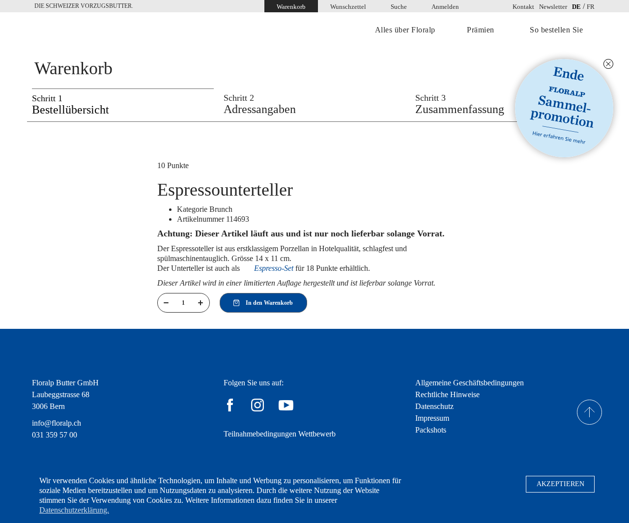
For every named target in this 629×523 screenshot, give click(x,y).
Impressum (432, 418)
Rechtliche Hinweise (447, 394)
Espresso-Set (273, 268)
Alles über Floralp (405, 30)
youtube (286, 405)
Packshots (430, 430)
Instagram (257, 405)
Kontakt (523, 6)
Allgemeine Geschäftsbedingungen (469, 382)
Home (76, 30)
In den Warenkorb (269, 302)
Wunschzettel (348, 6)
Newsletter (553, 6)
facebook (230, 405)
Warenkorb (291, 6)
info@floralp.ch (56, 423)
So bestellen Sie (556, 30)
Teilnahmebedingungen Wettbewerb (280, 434)
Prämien (480, 30)
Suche (399, 6)
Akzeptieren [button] (560, 484)
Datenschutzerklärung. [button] (74, 510)
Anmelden (445, 6)
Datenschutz (434, 406)
